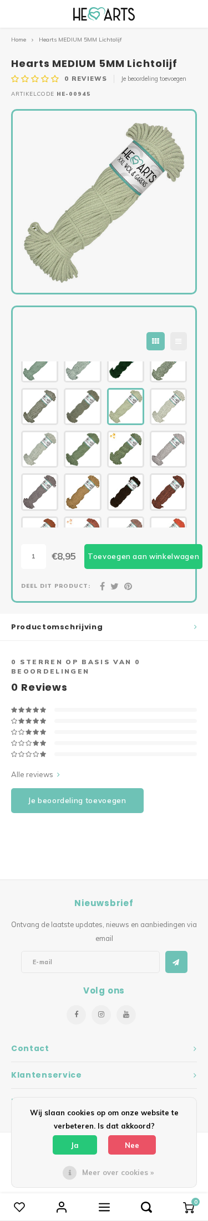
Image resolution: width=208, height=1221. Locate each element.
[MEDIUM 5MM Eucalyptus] (39, 363)
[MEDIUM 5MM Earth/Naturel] (168, 449)
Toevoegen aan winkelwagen (143, 556)
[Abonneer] (176, 962)
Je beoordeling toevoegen (153, 78)
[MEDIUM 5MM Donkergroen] (125, 363)
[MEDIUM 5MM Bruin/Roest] (168, 491)
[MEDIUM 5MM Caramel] (82, 491)
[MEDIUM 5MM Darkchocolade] (125, 491)
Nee (132, 1145)
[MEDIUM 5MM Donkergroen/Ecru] (168, 363)
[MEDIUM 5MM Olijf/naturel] (39, 449)
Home (18, 39)
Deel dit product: (55, 585)
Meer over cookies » (118, 1172)
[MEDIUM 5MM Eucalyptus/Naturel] (82, 363)
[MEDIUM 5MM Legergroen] (82, 406)
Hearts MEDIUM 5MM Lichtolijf (80, 39)
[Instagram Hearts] (101, 1015)
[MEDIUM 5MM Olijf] (82, 449)
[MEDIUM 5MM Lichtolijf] (125, 406)
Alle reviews (32, 774)
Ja (75, 1145)
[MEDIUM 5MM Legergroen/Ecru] (39, 406)
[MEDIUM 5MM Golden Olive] (125, 449)
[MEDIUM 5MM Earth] (39, 491)
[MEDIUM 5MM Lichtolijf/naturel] (168, 406)
